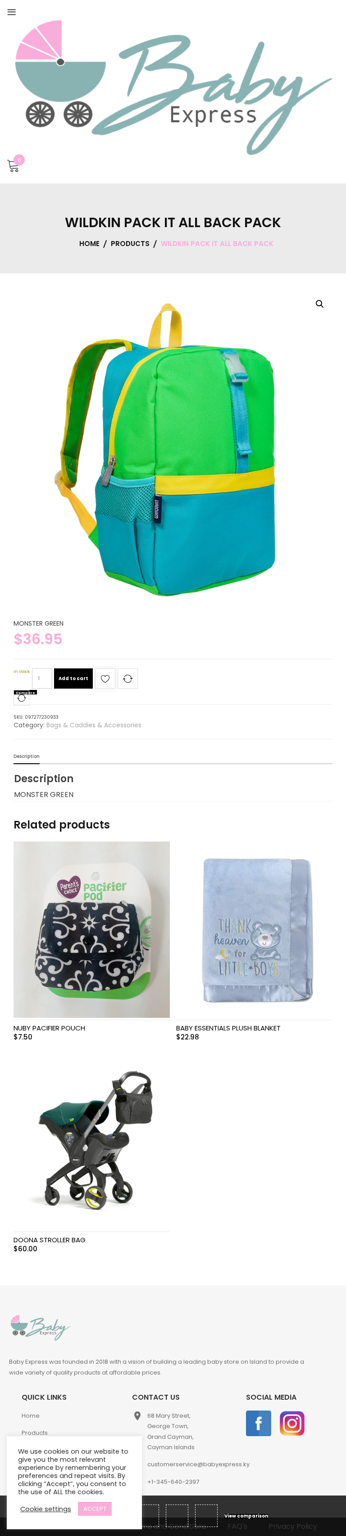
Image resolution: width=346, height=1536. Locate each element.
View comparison (246, 1516)
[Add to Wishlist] (105, 681)
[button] (320, 304)
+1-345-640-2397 (173, 1482)
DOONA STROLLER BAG (50, 1239)
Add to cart (73, 678)
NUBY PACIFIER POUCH (49, 1028)
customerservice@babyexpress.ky (198, 1464)
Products (35, 1433)
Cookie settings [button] (45, 1509)
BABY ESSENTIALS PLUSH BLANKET (228, 1028)
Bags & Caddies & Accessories (93, 725)
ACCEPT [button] (94, 1509)
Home (31, 1415)
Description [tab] (27, 756)
